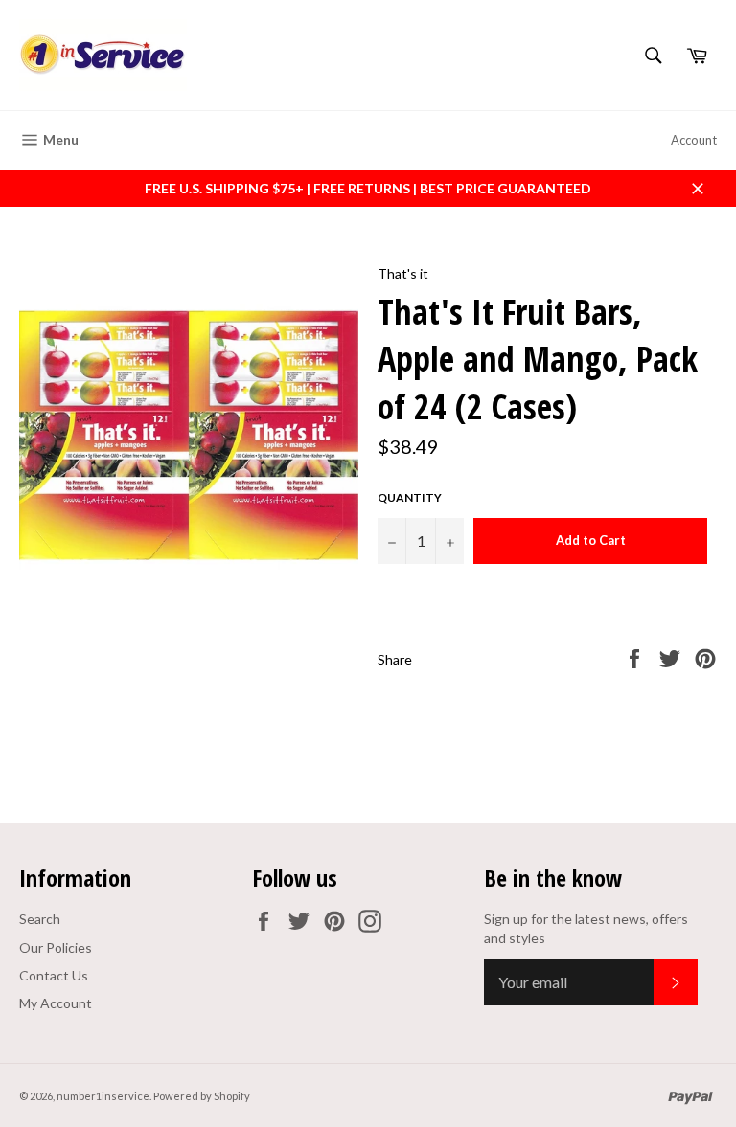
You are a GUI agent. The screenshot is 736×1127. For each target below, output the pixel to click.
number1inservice (103, 1096)
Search (39, 919)
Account (694, 139)
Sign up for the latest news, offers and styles (586, 928)
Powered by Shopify (201, 1096)
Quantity (410, 497)
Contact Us (53, 975)
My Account (55, 1003)
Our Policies (55, 947)
